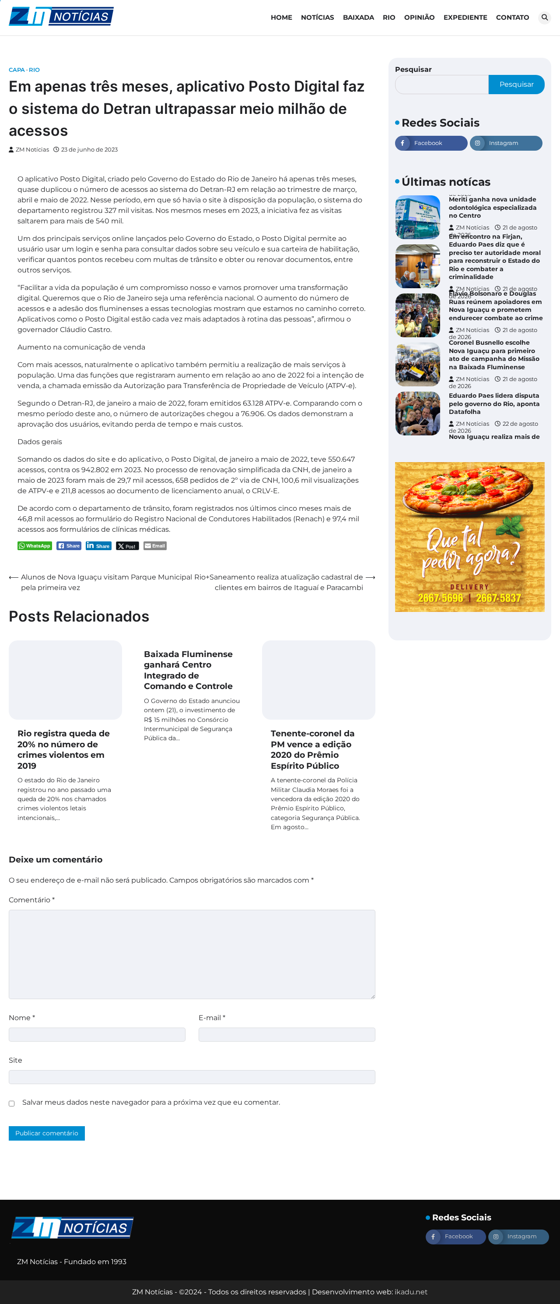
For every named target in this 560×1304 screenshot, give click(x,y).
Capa (17, 70)
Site (15, 1060)
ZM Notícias (32, 149)
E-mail (212, 1018)
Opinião (419, 17)
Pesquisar (413, 69)
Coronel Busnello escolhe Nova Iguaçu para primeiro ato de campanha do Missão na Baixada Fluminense (494, 355)
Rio (389, 17)
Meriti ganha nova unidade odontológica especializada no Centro (493, 207)
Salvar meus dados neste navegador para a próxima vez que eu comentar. (151, 1102)
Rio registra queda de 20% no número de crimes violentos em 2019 (64, 749)
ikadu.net (411, 1292)
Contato (512, 17)
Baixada (358, 17)
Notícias (317, 17)
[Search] (544, 18)
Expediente (465, 17)
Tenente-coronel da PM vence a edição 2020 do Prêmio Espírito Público (313, 749)
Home (281, 17)
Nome (22, 1018)
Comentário (32, 900)
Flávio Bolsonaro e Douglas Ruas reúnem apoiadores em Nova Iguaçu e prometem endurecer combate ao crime (496, 306)
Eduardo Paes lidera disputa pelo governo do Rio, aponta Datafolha (494, 404)
